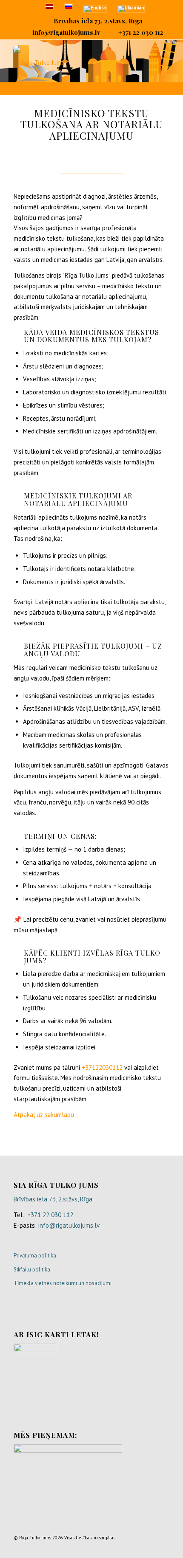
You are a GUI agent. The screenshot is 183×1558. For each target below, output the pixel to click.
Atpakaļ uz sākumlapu (44, 1115)
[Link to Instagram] (150, 1547)
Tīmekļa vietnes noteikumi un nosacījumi (63, 1283)
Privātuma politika (35, 1255)
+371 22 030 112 (140, 32)
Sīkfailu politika (32, 1269)
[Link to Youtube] (163, 1547)
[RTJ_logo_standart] (76, 63)
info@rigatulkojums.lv (66, 32)
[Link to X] (137, 1547)
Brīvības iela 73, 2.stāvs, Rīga (98, 21)
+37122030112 (102, 1067)
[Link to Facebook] (124, 1547)
